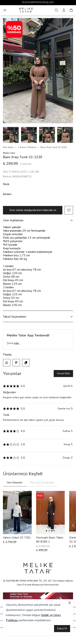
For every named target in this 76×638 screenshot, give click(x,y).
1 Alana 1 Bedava (27, 147)
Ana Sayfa (8, 147)
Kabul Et (62, 628)
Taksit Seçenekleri (14, 317)
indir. (16, 343)
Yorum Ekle (63, 373)
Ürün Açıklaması (13, 220)
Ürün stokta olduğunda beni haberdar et (32, 210)
